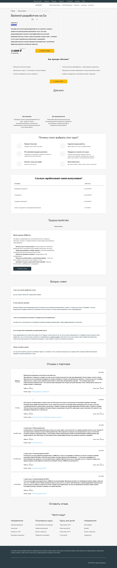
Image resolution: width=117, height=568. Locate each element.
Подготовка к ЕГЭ (65, 532)
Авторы (77, 1)
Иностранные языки (54, 5)
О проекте (70, 1)
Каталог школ (38, 1)
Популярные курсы (44, 520)
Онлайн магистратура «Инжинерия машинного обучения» (47, 417)
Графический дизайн (41, 528)
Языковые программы (17, 535)
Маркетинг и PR (15, 532)
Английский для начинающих (44, 525)
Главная (13, 11)
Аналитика (84, 5)
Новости (61, 1)
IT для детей (63, 535)
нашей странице (55, 337)
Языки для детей (65, 528)
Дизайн (86, 528)
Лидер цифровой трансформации (40, 391)
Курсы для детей (67, 520)
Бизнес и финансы (40, 532)
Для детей (91, 5)
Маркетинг (77, 5)
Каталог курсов (22, 11)
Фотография (88, 525)
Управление (87, 535)
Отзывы (54, 1)
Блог (83, 1)
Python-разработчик (37, 442)
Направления (17, 520)
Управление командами (42, 535)
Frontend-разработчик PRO (39, 468)
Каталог (46, 1)
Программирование (67, 5)
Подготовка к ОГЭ (65, 525)
